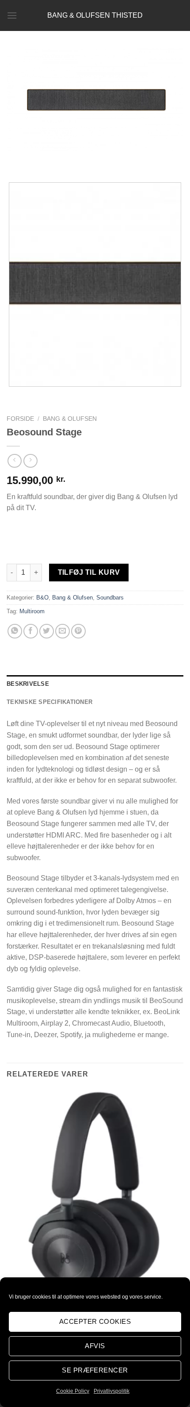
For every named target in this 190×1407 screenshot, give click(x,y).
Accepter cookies (95, 1321)
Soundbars (110, 597)
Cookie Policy (72, 1391)
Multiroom (32, 611)
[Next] (39, 160)
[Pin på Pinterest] (78, 631)
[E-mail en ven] (62, 631)
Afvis (95, 1345)
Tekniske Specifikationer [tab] (49, 702)
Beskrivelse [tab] (28, 683)
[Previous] (15, 160)
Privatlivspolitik (111, 1391)
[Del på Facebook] (30, 631)
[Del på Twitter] (46, 631)
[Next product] (14, 461)
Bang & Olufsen (70, 418)
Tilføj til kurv (89, 572)
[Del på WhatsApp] (15, 631)
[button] (12, 15)
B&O (42, 597)
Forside (20, 418)
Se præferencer (95, 1370)
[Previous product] (30, 461)
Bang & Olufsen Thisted (95, 15)
